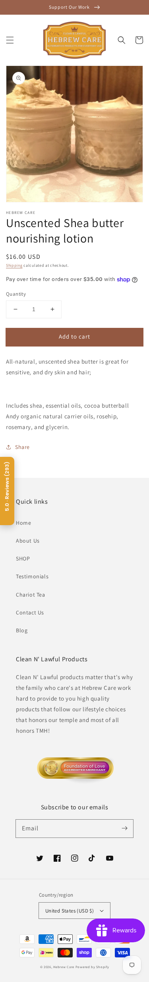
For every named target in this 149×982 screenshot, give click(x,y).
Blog (21, 630)
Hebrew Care (63, 967)
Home (23, 522)
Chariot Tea (30, 594)
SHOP (23, 558)
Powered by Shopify (92, 967)
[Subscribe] (124, 828)
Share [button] (22, 447)
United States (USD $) (69, 910)
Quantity (16, 294)
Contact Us (30, 612)
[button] (10, 40)
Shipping (14, 265)
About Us (28, 540)
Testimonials (32, 576)
